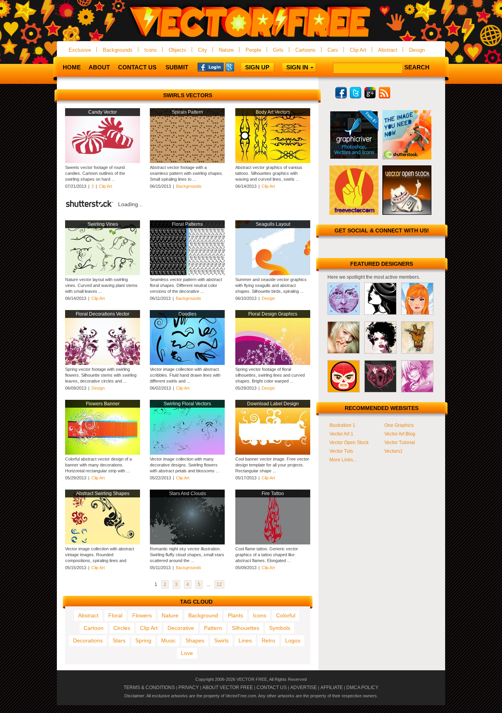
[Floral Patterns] (187, 273)
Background (203, 615)
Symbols (279, 628)
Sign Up (257, 67)
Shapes (195, 640)
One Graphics (399, 425)
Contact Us (137, 67)
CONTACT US (271, 687)
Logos (292, 640)
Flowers (142, 615)
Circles (121, 628)
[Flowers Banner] (102, 453)
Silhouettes (245, 628)
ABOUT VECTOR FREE (227, 687)
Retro (268, 640)
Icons (150, 50)
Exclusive (80, 50)
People (253, 50)
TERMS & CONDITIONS (149, 687)
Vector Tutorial (399, 442)
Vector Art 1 (341, 434)
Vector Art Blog (399, 434)
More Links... (342, 460)
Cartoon (94, 628)
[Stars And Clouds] (187, 543)
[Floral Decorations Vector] (102, 363)
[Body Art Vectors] (272, 161)
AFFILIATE (331, 687)
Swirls (221, 640)
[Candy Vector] (102, 161)
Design (417, 50)
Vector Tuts (341, 451)
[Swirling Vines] (102, 273)
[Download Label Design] (272, 453)
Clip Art (358, 50)
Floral (115, 615)
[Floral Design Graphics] (272, 363)
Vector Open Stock (349, 442)
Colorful (285, 615)
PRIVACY (188, 687)
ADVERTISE (303, 687)
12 (219, 584)
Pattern (213, 628)
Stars (119, 640)
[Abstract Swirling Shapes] (102, 543)
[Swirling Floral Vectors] (187, 453)
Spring (143, 640)
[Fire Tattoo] (272, 543)
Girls (278, 50)
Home (72, 67)
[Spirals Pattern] (187, 161)
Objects (177, 50)
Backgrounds (118, 50)
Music (168, 640)
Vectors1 (393, 451)
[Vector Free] (251, 38)
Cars (332, 50)
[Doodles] (187, 363)
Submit (177, 67)
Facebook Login (211, 66)
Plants (235, 615)
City (202, 50)
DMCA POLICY (362, 687)
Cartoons (305, 50)
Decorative (180, 628)
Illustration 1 (342, 425)
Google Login (238, 66)
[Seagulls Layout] (272, 273)
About (99, 67)
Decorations (88, 640)
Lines (245, 640)
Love (187, 653)
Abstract (387, 50)
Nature (226, 50)
